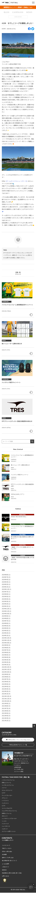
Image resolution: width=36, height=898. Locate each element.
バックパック (5, 823)
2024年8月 (5, 618)
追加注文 (4, 870)
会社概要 (4, 854)
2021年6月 (5, 711)
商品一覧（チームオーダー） (21, 759)
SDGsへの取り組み (7, 851)
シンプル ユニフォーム (8, 785)
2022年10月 (5, 672)
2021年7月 (5, 708)
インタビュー (17, 765)
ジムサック (5, 829)
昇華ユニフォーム (6, 782)
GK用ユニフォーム (6, 813)
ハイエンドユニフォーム (8, 780)
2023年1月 (5, 665)
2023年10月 (5, 643)
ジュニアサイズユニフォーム (9, 811)
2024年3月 (5, 630)
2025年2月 (5, 604)
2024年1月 (5, 635)
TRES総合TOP (18, 753)
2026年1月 (5, 587)
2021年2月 (5, 720)
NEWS (29, 12)
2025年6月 (5, 594)
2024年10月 (5, 613)
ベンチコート (5, 803)
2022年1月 (5, 694)
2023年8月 (5, 648)
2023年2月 (5, 662)
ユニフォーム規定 (18, 771)
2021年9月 (5, 703)
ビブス (3, 805)
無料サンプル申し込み (8, 857)
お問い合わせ (5, 876)
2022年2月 (5, 691)
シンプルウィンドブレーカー (9, 818)
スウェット (5, 798)
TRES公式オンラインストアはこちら (19, 740)
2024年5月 (5, 626)
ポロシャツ (5, 816)
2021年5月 (5, 713)
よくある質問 (5, 864)
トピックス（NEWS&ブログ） (22, 763)
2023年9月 (5, 645)
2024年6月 (5, 623)
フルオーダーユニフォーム (21, 761)
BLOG (6, 12)
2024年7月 (5, 621)
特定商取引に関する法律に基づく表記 (12, 873)
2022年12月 (5, 667)
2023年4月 (5, 657)
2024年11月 (5, 611)
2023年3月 (5, 660)
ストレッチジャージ (7, 790)
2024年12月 (5, 609)
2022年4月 (5, 686)
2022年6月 (5, 681)
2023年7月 (5, 650)
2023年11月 (5, 640)
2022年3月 (5, 689)
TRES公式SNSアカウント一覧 (18, 745)
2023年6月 (5, 652)
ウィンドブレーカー (7, 795)
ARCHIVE (18, 17)
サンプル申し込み (18, 769)
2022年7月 (5, 679)
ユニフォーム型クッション (9, 831)
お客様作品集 (17, 767)
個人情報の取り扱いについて (9, 860)
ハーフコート (5, 800)
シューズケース (6, 826)
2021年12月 (5, 696)
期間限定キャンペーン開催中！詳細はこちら (18, 7)
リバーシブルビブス (7, 808)
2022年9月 (5, 674)
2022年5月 (5, 684)
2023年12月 (5, 638)
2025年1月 (5, 606)
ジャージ (4, 788)
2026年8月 (5, 575)
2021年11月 (5, 699)
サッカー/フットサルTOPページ (23, 756)
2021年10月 (5, 701)
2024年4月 (5, 628)
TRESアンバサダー (7, 848)
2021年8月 (5, 706)
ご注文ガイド (5, 867)
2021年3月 (5, 718)
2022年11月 (5, 669)
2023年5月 (5, 655)
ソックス (4, 821)
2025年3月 (5, 601)
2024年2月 (5, 633)
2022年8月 (5, 677)
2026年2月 (5, 584)
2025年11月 (5, 589)
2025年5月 (5, 596)
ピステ (3, 793)
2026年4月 (5, 579)
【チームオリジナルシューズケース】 (16, 181)
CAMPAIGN (17, 12)
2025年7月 (5, 592)
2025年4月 (5, 599)
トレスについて (6, 845)
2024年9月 (5, 616)
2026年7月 (5, 577)
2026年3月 (5, 582)
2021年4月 (5, 716)
